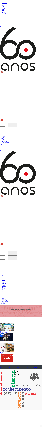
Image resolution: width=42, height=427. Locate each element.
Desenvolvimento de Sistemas (5, 292)
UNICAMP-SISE (2, 10)
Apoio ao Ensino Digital (4, 13)
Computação (3, 280)
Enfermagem (3, 281)
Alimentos (3, 132)
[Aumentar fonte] (4, 21)
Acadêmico (2, 138)
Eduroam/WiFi (3, 285)
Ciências (3, 6)
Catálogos (3, 139)
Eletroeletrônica (3, 7)
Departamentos (2, 5)
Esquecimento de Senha (4, 284)
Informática (3, 135)
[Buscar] (4, 250)
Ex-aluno (3, 289)
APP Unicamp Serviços (4, 286)
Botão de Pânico (3, 287)
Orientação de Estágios (4, 140)
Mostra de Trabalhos (3, 144)
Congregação (3, 2)
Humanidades (3, 8)
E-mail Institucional (4, 15)
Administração (3, 1)
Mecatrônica (3, 136)
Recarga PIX (3, 12)
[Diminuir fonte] (13, 21)
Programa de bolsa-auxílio (4, 141)
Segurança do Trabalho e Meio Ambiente (6, 283)
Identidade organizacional (4, 3)
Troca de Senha (3, 11)
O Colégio (2, 0)
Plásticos (3, 9)
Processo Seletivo (2, 143)
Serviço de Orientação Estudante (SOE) (5, 142)
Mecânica (3, 282)
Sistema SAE (3, 288)
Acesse (1, 14)
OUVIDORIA (3, 4)
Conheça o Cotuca (4, 274)
